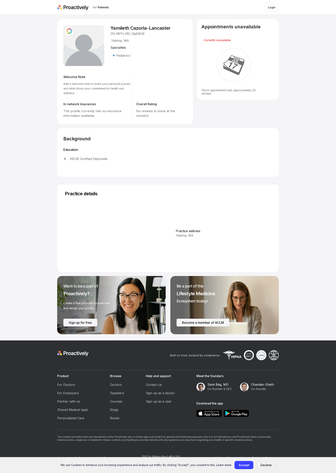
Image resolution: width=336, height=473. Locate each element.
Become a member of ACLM (203, 323)
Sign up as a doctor (160, 393)
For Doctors (66, 385)
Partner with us (68, 401)
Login (272, 7)
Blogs (114, 410)
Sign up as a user (159, 401)
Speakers (117, 393)
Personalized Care (70, 418)
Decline (266, 465)
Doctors (116, 385)
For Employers (68, 393)
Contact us (154, 385)
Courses (116, 401)
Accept (244, 465)
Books (114, 418)
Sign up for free (80, 323)
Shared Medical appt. (72, 410)
